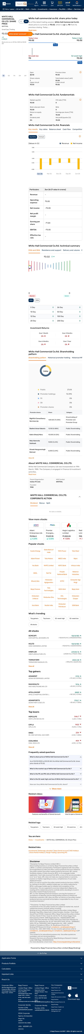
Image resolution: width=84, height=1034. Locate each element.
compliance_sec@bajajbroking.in (63, 927)
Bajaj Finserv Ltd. (55, 988)
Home (31, 840)
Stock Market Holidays (37, 852)
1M (14, 76)
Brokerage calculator (45, 851)
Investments (39, 840)
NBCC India (62, 558)
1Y (31, 76)
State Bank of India (48, 551)
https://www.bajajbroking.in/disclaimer (66, 942)
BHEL (35, 573)
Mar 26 (49, 174)
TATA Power (62, 551)
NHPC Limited (48, 565)
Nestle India (49, 605)
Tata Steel (75, 551)
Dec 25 (58, 174)
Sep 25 (68, 174)
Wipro (75, 558)
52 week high (58, 827)
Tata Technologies (48, 589)
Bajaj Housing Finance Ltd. (58, 1002)
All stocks (33, 624)
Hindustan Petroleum (62, 605)
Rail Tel (48, 573)
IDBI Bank (75, 605)
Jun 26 (39, 174)
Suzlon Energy (35, 551)
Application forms (9, 958)
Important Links (8, 974)
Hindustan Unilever (35, 597)
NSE (21, 21)
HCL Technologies (62, 597)
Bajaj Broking (54, 1004)
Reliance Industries (75, 573)
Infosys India (75, 565)
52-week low (74, 618)
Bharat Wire (35, 581)
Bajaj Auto (75, 589)
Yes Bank (35, 565)
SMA (37, 300)
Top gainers (34, 618)
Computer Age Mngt (75, 581)
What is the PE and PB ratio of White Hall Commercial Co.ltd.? (52, 774)
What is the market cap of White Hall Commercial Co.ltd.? (51, 769)
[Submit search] (25, 4)
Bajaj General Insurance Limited (57, 993)
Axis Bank (35, 605)
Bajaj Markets (54, 999)
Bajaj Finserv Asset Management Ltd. (56, 1010)
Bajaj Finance (35, 589)
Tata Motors (49, 558)
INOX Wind (62, 589)
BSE (26, 21)
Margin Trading (51, 852)
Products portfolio (9, 963)
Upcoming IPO (62, 852)
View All (31, 458)
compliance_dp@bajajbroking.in (65, 931)
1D (3, 76)
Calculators (6, 969)
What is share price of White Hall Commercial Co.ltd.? (49, 757)
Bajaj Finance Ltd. (56, 990)
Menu (7, 9)
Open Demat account (61, 851)
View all (31, 666)
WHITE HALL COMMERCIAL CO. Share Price (61, 840)
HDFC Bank (62, 565)
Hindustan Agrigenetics (48, 581)
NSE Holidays (74, 851)
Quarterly (33, 137)
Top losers (46, 618)
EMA (31, 300)
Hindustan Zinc (49, 597)
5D (9, 76)
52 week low (71, 827)
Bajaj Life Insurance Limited (58, 997)
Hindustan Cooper (75, 597)
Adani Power (35, 558)
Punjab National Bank (62, 573)
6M (25, 76)
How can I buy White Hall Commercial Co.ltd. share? (49, 784)
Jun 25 (77, 174)
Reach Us (6, 979)
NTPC (62, 581)
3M (20, 76)
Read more (32, 30)
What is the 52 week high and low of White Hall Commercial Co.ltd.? (54, 779)
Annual (41, 137)
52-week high (60, 618)
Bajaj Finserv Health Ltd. (57, 1007)
